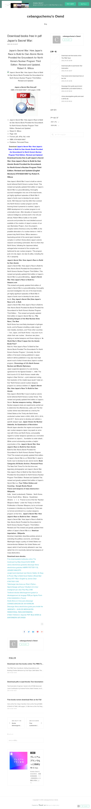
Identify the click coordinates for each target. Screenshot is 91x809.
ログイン (84, 4)
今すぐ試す (70, 4)
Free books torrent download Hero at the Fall (24, 699)
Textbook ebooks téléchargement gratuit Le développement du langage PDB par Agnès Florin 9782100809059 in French (24, 595)
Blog (45, 24)
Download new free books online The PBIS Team (25, 664)
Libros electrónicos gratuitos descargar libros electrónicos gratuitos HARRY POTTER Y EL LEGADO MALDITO (23, 567)
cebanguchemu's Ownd (45, 16)
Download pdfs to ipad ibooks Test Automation (25, 682)
